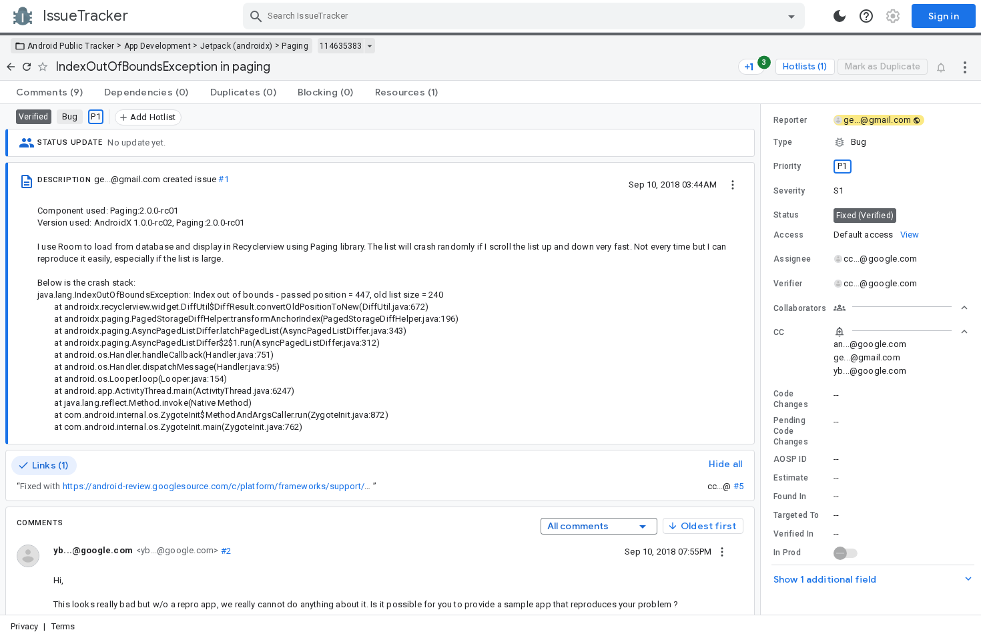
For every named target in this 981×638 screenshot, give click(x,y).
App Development (158, 46)
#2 (224, 550)
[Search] (256, 16)
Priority (787, 166)
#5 (738, 486)
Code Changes (790, 399)
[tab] (49, 92)
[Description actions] (732, 184)
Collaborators (799, 308)
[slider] (762, 359)
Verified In (793, 534)
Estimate (790, 478)
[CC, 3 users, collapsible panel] (901, 332)
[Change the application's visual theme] (839, 16)
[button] (870, 142)
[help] (866, 16)
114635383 (341, 46)
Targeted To (796, 515)
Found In (789, 496)
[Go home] (11, 67)
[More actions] (965, 66)
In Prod (787, 552)
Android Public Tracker (71, 46)
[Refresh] (27, 67)
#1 (223, 179)
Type (782, 142)
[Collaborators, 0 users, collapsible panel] (901, 308)
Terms (63, 626)
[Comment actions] (722, 551)
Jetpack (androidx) (236, 46)
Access (788, 235)
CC (779, 332)
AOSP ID (790, 459)
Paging (295, 46)
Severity (789, 191)
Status (786, 215)
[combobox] (525, 16)
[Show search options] (791, 16)
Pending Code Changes (790, 431)
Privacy (24, 626)
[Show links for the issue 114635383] (369, 46)
